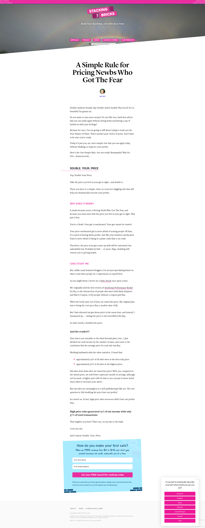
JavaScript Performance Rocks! (119, 288)
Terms (81, 508)
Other (180, 521)
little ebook (105, 281)
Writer (180, 503)
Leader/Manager (180, 512)
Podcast (86, 40)
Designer (180, 498)
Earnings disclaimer (94, 508)
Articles (74, 40)
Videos (97, 40)
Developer (180, 494)
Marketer (180, 507)
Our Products (128, 40)
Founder (180, 516)
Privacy (73, 508)
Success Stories (110, 40)
